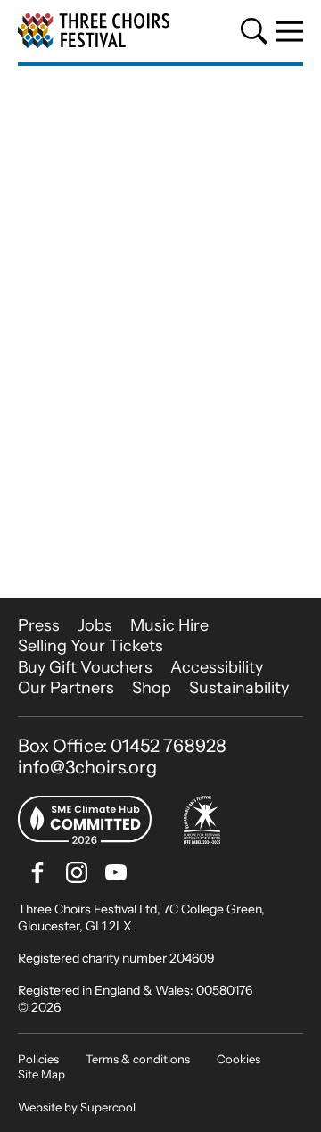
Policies (38, 1059)
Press (39, 625)
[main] (160, 332)
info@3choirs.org (87, 767)
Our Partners (66, 688)
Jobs (95, 625)
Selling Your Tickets (90, 646)
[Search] (254, 31)
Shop (151, 688)
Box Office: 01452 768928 (122, 745)
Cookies (238, 1059)
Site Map (41, 1074)
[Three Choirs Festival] (93, 31)
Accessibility (216, 667)
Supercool (108, 1107)
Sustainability (239, 688)
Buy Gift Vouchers (85, 667)
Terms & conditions (138, 1059)
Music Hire (169, 625)
